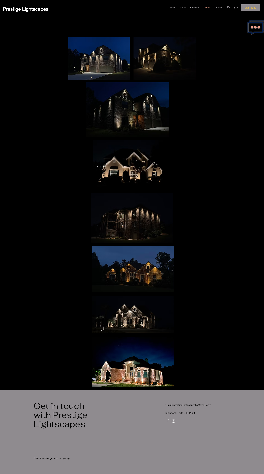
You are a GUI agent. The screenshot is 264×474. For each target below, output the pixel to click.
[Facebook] (168, 421)
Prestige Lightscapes (25, 9)
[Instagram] (173, 421)
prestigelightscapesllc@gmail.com (192, 404)
